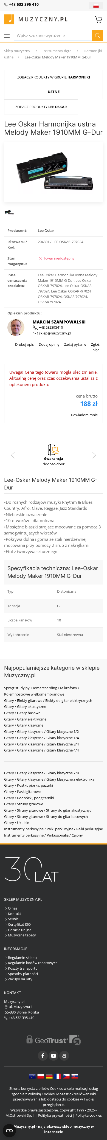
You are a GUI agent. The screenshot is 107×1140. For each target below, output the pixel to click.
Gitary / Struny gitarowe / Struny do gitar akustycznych (49, 810)
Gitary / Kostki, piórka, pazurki (28, 785)
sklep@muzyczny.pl (54, 333)
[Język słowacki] (74, 1075)
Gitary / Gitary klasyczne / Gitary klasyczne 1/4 (41, 737)
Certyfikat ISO (19, 924)
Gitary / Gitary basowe (22, 712)
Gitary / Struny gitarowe (23, 803)
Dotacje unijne (19, 929)
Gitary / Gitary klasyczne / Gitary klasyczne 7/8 (41, 772)
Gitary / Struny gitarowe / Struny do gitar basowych (46, 816)
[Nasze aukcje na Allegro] (64, 1056)
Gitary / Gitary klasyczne (23, 725)
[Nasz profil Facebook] (43, 1056)
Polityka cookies (88, 1115)
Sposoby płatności (23, 973)
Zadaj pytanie (74, 344)
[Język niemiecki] (49, 1075)
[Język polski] (40, 1075)
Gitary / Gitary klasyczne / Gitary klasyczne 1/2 (41, 731)
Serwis (13, 918)
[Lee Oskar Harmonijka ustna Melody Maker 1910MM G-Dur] (53, 171)
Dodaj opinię (48, 344)
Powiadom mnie (84, 414)
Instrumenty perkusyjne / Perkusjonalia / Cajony (43, 835)
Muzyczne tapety (22, 935)
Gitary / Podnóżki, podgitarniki (29, 797)
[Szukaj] (97, 35)
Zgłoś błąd (95, 347)
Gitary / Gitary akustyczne (25, 706)
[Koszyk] (99, 18)
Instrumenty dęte (57, 50)
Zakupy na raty (20, 978)
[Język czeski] (66, 1075)
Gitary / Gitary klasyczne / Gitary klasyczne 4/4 (41, 750)
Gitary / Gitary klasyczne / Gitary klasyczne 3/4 (41, 744)
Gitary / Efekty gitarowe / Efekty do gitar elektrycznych (48, 700)
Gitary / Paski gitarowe (22, 791)
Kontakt (14, 913)
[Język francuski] (57, 1075)
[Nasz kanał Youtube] (53, 1056)
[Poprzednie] (13, 455)
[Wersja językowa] (96, 5)
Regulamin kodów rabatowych (33, 962)
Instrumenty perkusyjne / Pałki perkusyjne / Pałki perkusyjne (53, 828)
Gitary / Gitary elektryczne (25, 719)
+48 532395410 (50, 327)
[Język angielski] (32, 1075)
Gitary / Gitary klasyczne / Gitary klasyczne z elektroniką (49, 779)
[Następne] (94, 455)
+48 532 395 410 (21, 1017)
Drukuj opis (24, 344)
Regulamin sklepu (22, 957)
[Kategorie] (7, 36)
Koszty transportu (23, 968)
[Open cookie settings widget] (9, 1130)
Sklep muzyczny (17, 50)
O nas (12, 908)
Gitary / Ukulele (16, 822)
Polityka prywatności (55, 1115)
